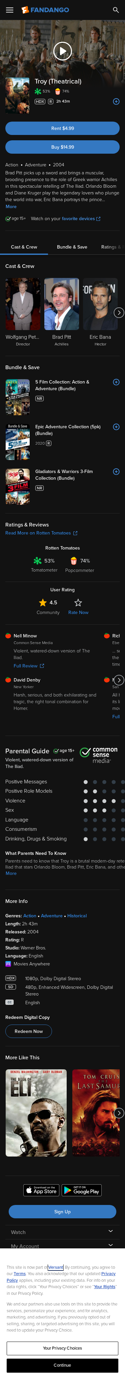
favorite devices (78, 218)
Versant (55, 1267)
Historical (77, 916)
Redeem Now (29, 1031)
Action (29, 916)
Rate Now (78, 612)
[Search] (116, 10)
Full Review (25, 666)
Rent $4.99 (62, 128)
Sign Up (62, 1212)
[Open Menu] (9, 10)
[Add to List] (116, 101)
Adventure (52, 916)
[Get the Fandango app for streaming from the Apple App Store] (41, 1191)
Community (48, 612)
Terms (20, 1273)
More (11, 206)
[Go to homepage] (46, 10)
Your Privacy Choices (62, 1348)
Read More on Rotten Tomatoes (38, 533)
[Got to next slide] (119, 313)
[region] (62, 1312)
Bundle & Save (72, 247)
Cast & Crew (24, 247)
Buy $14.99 (62, 147)
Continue (62, 1365)
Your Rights (104, 1286)
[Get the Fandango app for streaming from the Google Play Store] (81, 1191)
